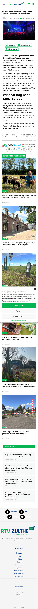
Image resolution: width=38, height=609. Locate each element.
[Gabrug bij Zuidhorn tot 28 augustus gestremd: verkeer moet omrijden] (19, 412)
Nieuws (5, 191)
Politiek (19, 559)
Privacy (24, 320)
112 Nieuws (19, 565)
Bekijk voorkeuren (19, 316)
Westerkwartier (19, 574)
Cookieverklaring (16, 320)
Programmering (19, 571)
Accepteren (19, 305)
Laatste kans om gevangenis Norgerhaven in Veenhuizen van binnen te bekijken (17, 495)
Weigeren (19, 311)
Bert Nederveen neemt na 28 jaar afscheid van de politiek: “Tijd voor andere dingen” (18, 468)
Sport (19, 562)
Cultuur (5, 238)
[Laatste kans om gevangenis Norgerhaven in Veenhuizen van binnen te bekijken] (19, 223)
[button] (35, 289)
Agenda (19, 568)
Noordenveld (19, 577)
